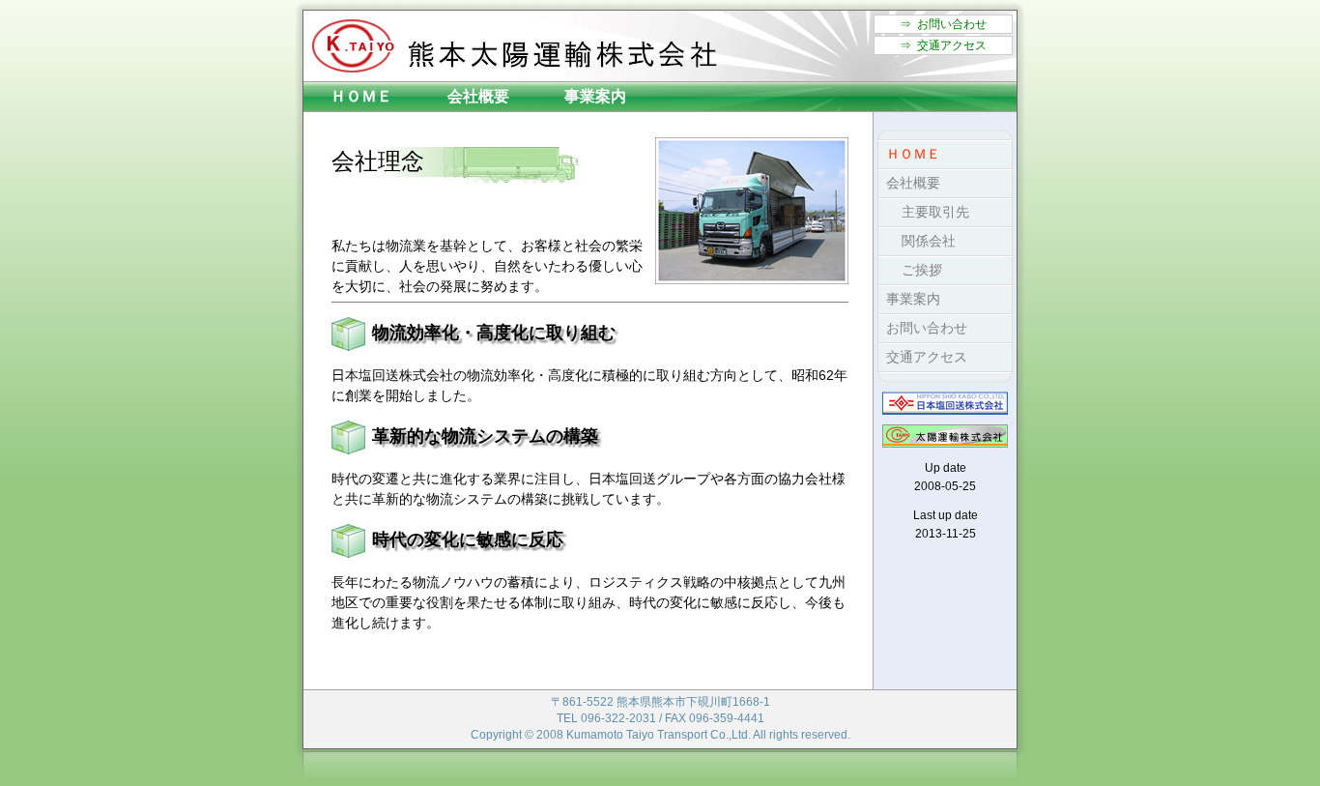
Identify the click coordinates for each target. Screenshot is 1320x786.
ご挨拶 (910, 269)
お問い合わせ (922, 327)
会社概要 (478, 96)
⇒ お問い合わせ (943, 24)
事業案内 (595, 96)
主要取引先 (923, 211)
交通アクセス (922, 356)
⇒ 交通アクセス (943, 45)
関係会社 (917, 240)
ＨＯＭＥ (361, 96)
